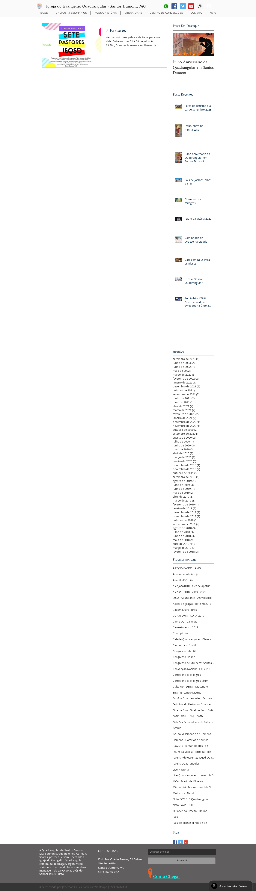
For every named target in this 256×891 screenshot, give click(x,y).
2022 (176, 597)
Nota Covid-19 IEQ (184, 805)
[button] (71, 13)
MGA (176, 781)
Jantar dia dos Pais (197, 745)
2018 (187, 592)
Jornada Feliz (203, 751)
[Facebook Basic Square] (175, 842)
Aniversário (204, 597)
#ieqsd (177, 592)
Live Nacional (181, 769)
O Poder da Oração (185, 811)
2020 (203, 592)
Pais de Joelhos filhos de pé (190, 822)
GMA (211, 710)
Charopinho (180, 633)
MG (211, 775)
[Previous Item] (178, 44)
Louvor (202, 775)
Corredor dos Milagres (187, 674)
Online (203, 811)
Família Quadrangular (186, 698)
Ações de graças (183, 603)
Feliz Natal (179, 704)
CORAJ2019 (197, 615)
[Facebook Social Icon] (174, 6)
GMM (200, 716)
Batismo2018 (203, 603)
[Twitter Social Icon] (183, 6)
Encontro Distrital (191, 692)
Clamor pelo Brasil (184, 645)
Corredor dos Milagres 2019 (190, 680)
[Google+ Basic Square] (186, 842)
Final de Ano (197, 710)
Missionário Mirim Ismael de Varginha (193, 787)
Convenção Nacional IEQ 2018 (191, 669)
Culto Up (178, 686)
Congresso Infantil (184, 651)
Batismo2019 (181, 609)
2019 (195, 592)
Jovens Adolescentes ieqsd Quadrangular (193, 757)
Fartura (207, 698)
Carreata (192, 621)
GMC (176, 716)
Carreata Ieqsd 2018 (185, 627)
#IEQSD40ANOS (182, 568)
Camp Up (178, 621)
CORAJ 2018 (180, 615)
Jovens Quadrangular (186, 763)
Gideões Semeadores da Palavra (193, 722)
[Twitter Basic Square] (180, 842)
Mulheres (179, 793)
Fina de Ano (180, 710)
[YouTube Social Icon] (191, 6)
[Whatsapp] (166, 6)
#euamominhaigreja (185, 574)
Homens (178, 740)
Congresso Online (184, 657)
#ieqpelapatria (201, 586)
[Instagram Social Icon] (200, 6)
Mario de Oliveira (192, 781)
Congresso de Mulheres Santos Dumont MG (193, 663)
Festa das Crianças (200, 704)
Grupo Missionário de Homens (192, 734)
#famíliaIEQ (180, 580)
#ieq (192, 580)
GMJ (192, 716)
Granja (177, 728)
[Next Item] (208, 44)
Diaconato (201, 686)
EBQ (175, 692)
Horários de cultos (196, 740)
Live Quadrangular (184, 775)
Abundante (188, 597)
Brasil (194, 609)
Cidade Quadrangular (186, 639)
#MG (198, 568)
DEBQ (189, 686)
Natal (190, 793)
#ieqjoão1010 (181, 586)
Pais (175, 816)
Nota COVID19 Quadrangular (191, 799)
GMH (184, 716)
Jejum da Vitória (183, 751)
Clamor (206, 639)
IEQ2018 (178, 745)
